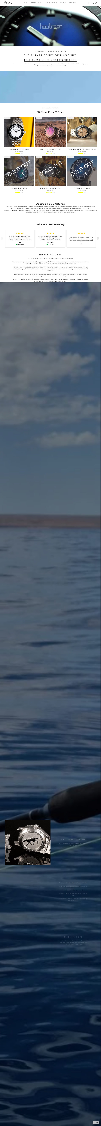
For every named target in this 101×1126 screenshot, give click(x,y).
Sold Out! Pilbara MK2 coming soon (50, 60)
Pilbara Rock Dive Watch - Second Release (82, 149)
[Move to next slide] (98, 238)
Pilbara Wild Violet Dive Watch (50, 149)
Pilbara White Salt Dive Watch (19, 149)
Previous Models (36, 3)
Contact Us (73, 3)
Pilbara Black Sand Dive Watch (50, 188)
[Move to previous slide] (2, 238)
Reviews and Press (51, 3)
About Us (63, 3)
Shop (26, 3)
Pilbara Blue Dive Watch (82, 188)
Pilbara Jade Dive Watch (19, 188)
